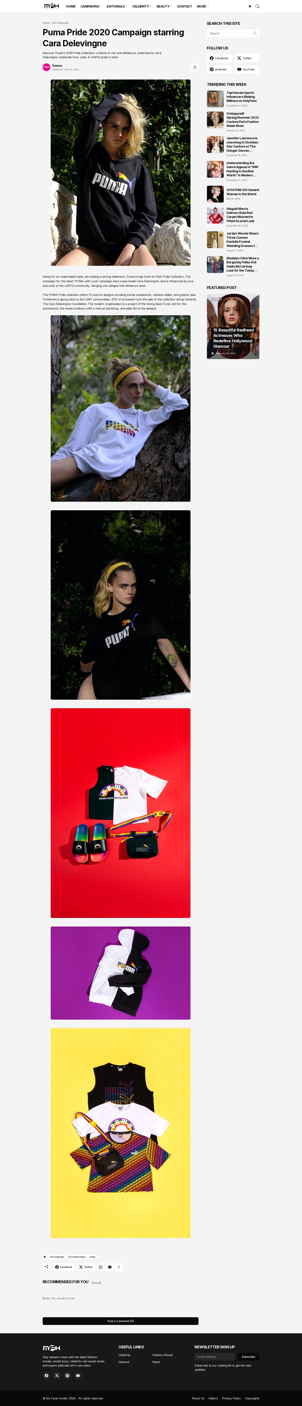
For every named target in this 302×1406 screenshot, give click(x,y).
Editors (213, 1398)
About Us (198, 1398)
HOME (71, 6)
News (156, 1362)
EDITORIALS (116, 6)
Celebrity (124, 1355)
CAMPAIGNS (90, 6)
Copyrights (252, 1398)
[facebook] (46, 1375)
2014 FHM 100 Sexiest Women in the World (242, 192)
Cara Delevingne (76, 1257)
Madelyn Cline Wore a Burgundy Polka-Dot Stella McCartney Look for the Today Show (242, 264)
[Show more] (119, 1267)
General (124, 1362)
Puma (92, 1257)
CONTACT (184, 6)
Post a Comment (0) (120, 1321)
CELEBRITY (140, 6)
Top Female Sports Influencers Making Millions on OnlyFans (241, 97)
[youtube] (78, 1375)
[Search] (255, 6)
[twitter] (57, 1375)
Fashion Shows (162, 1355)
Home (46, 22)
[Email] (110, 1267)
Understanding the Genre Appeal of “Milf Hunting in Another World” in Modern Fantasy (242, 169)
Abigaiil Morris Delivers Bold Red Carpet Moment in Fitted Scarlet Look (240, 215)
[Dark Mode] (248, 6)
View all (96, 1282)
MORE (201, 6)
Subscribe (248, 1356)
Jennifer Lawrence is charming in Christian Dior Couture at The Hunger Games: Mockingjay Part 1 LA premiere (242, 144)
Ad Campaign (60, 22)
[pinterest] (67, 1375)
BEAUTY (163, 6)
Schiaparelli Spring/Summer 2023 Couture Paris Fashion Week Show (242, 120)
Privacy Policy (231, 1398)
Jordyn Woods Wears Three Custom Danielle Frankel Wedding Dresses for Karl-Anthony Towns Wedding (242, 240)
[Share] (195, 67)
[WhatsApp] (101, 1267)
